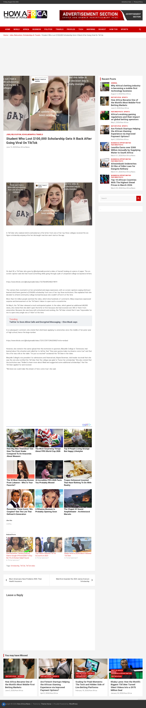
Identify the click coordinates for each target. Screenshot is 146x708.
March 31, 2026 (116, 155)
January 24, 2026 (117, 693)
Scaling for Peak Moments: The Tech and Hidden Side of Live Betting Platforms (90, 684)
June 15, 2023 (11, 147)
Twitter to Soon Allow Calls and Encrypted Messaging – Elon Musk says (43, 322)
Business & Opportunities (121, 143)
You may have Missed (16, 655)
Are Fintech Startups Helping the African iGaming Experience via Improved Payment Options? (125, 132)
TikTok (22, 566)
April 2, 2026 (115, 139)
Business (37, 29)
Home (7, 29)
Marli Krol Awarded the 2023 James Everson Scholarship (72, 580)
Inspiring (91, 29)
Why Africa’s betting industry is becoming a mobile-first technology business (125, 88)
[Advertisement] (73, 55)
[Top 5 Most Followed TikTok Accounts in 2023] (48, 544)
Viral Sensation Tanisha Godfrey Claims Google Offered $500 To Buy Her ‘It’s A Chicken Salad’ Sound (19, 555)
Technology (81, 676)
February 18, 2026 (82, 690)
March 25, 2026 (116, 188)
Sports (124, 29)
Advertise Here (126, 2)
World (17, 29)
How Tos (113, 29)
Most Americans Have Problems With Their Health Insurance (25, 580)
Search (138, 198)
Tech (80, 29)
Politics (48, 29)
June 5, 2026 (115, 108)
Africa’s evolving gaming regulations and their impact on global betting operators (125, 117)
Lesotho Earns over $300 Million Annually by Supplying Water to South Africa (125, 150)
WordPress (73, 704)
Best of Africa (117, 670)
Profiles (71, 29)
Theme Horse (46, 704)
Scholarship (15, 566)
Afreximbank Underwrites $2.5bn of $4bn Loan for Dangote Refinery (123, 166)
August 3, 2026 (116, 94)
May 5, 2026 (115, 122)
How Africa (127, 94)
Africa (26, 29)
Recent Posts (109, 79)
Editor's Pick (116, 97)
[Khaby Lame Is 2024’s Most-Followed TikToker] (77, 544)
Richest (102, 29)
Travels (59, 29)
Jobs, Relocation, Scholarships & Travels (24, 134)
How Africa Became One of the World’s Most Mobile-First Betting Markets (126, 103)
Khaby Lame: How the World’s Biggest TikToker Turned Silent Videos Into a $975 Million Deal (125, 686)
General (114, 83)
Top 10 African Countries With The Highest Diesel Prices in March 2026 (123, 182)
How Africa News (23, 147)
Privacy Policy (138, 2)
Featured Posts (117, 112)
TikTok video (30, 566)
